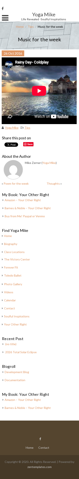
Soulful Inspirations (16, 316)
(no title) (10, 344)
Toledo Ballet (12, 275)
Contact (9, 308)
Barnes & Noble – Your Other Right (28, 208)
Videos (8, 292)
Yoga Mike (12, 127)
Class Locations (14, 252)
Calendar (10, 300)
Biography (10, 244)
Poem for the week (16, 183)
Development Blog (17, 372)
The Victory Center (17, 259)
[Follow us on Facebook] (3, 8)
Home (20, 26)
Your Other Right (15, 324)
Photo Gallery (13, 284)
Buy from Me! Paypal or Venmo (25, 216)
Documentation (15, 380)
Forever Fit (11, 267)
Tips (31, 26)
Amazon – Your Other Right (23, 200)
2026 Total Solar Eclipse (21, 352)
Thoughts (53, 183)
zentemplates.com (39, 467)
